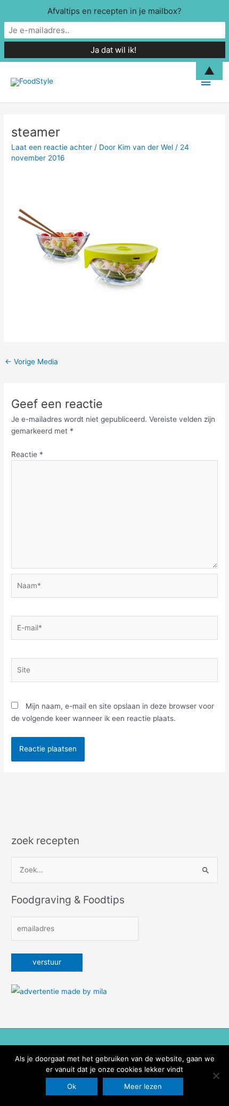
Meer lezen (143, 1086)
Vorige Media (31, 361)
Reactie (27, 454)
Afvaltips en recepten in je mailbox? (114, 11)
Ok (71, 1086)
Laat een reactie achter (51, 147)
